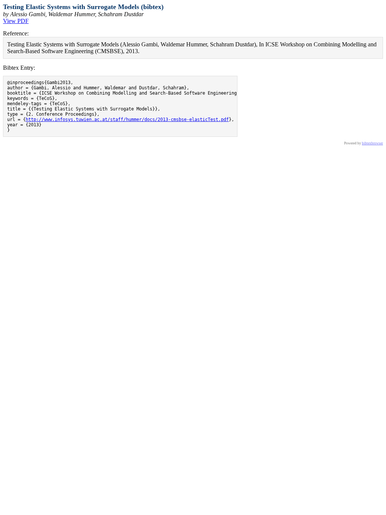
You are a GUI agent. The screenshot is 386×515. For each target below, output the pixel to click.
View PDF (16, 21)
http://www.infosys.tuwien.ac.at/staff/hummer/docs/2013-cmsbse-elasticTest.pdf (127, 119)
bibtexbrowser (372, 143)
